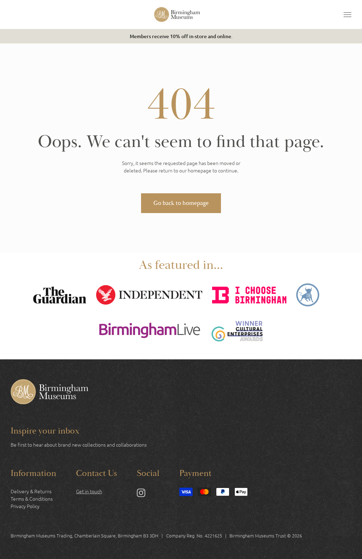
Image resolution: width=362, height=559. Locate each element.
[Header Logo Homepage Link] (177, 14)
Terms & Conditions (32, 498)
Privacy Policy (25, 506)
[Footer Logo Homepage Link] (49, 392)
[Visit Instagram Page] (141, 494)
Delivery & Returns (31, 491)
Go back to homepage (181, 203)
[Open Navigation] (347, 14)
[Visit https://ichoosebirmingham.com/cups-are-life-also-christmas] (249, 296)
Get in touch (89, 491)
